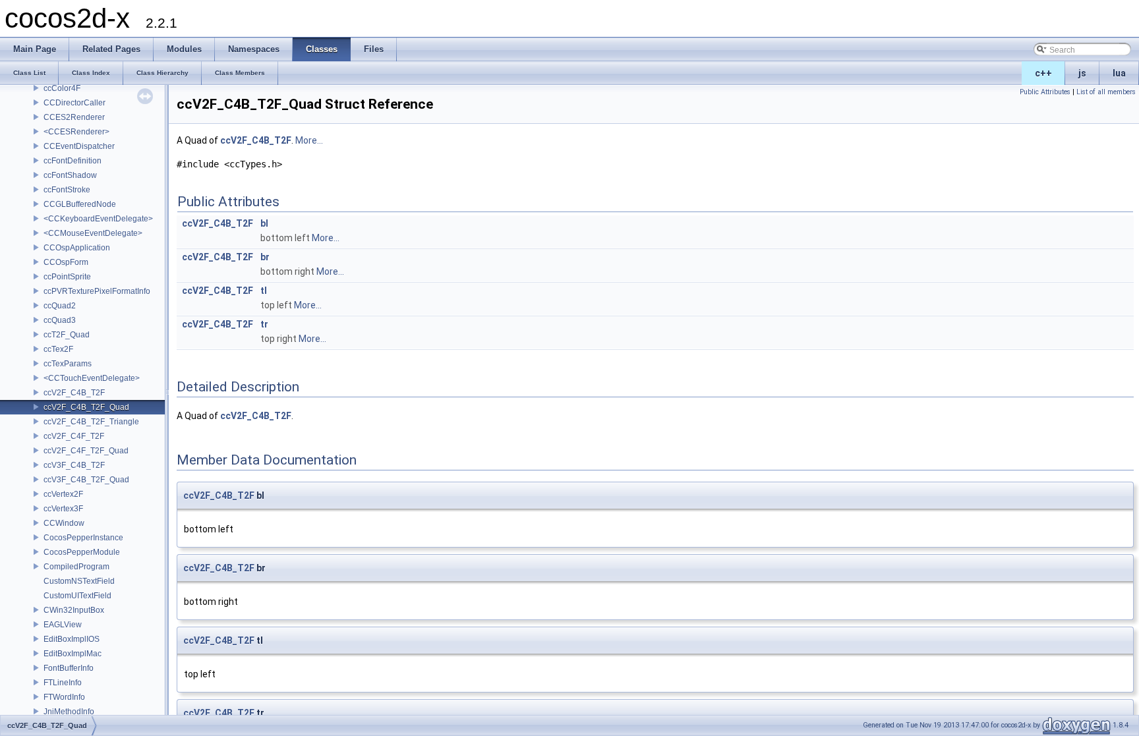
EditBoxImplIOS (72, 639)
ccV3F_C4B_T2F (74, 465)
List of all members (1106, 92)
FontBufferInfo (69, 668)
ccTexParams (68, 363)
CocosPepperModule (82, 552)
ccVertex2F (63, 494)
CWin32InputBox (74, 610)
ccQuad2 (60, 305)
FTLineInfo (63, 682)
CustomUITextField (77, 595)
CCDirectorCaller (74, 102)
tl (263, 290)
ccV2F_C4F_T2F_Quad (86, 450)
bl (264, 223)
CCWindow (64, 523)
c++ (1043, 73)
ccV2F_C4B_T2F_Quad (86, 407)
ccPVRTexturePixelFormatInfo (97, 291)
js (1082, 73)
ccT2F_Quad (67, 334)
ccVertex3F (63, 508)
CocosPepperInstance (83, 537)
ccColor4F (62, 88)
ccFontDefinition (73, 160)
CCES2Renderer (74, 117)
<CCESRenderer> (76, 131)
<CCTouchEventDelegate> (92, 378)
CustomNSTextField (79, 581)
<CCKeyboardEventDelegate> (98, 218)
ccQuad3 (60, 320)
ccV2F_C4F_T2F (74, 436)
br (265, 257)
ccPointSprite (67, 276)
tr (264, 324)
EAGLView (63, 624)
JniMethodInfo (69, 711)
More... (309, 140)
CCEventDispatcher (79, 146)
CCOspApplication (77, 247)
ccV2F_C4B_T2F (74, 392)
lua (1119, 73)
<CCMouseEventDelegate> (93, 233)
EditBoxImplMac (73, 653)
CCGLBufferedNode (80, 204)
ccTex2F (58, 349)
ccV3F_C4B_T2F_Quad (86, 479)
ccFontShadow (70, 175)
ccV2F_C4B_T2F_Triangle (91, 421)
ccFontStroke (67, 189)
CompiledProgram (76, 566)
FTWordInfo (64, 697)
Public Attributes (1045, 92)
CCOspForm (66, 262)
